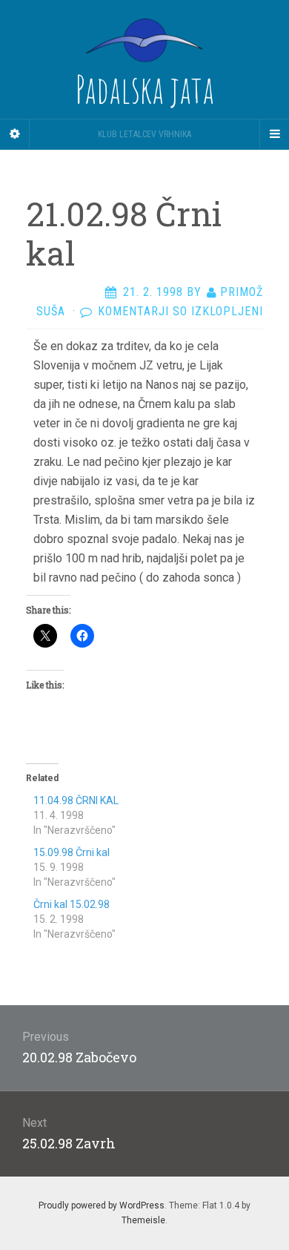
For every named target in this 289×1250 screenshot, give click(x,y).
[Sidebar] (15, 134)
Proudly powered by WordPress (102, 1205)
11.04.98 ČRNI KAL (76, 800)
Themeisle (143, 1220)
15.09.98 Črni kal (71, 852)
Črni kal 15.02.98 (71, 904)
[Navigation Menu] (274, 134)
